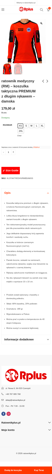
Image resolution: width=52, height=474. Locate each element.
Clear (19, 135)
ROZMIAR (7, 125)
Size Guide (12, 170)
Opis (7, 192)
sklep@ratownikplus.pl (15, 400)
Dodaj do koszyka (13, 470)
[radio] (20, 126)
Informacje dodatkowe (19, 339)
